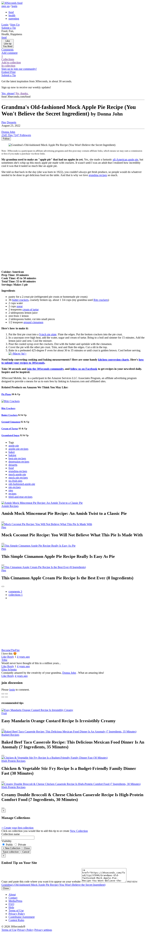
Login (4, 24)
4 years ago (23, 656)
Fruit (4, 713)
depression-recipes (19, 461)
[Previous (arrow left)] (2, 697)
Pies (3, 122)
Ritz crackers (100, 299)
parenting (14, 18)
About (12, 894)
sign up (5, 6)
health (12, 15)
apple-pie (14, 445)
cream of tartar (30, 309)
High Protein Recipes (13, 760)
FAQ (11, 904)
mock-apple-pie (17, 474)
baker (12, 452)
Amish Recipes (10, 506)
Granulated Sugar (10, 435)
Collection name (10, 834)
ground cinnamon (33, 322)
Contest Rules (16, 920)
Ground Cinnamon (10, 421)
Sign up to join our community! (19, 68)
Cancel (25, 852)
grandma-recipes (18, 471)
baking (12, 455)
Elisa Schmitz (9, 669)
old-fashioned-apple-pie (22, 484)
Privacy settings (43, 929)
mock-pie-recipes (18, 477)
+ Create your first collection (17, 827)
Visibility (6, 841)
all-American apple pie (125, 159)
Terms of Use (16, 910)
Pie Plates (6, 394)
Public (9, 844)
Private (21, 844)
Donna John (69, 672)
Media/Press (15, 900)
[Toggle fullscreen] (6, 693)
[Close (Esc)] (2, 693)
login (14, 6)
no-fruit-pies (15, 480)
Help (11, 907)
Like (4, 656)
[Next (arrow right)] (6, 697)
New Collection (79, 830)
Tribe (4, 659)
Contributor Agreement (22, 916)
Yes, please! (8, 93)
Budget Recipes (10, 734)
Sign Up (15, 24)
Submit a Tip (8, 27)
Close (27, 848)
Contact (13, 897)
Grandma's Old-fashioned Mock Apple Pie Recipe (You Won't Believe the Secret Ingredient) (53, 884)
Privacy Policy (17, 913)
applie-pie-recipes (18, 448)
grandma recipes (98, 175)
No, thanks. (21, 93)
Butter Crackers (9, 415)
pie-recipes (15, 487)
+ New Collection (11, 848)
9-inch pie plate (47, 334)
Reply (10, 656)
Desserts (11, 122)
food (11, 12)
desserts (13, 464)
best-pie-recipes (17, 458)
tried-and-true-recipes (20, 496)
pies (11, 490)
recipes (12, 493)
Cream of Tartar (9, 428)
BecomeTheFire (10, 650)
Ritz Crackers (8, 408)
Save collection (11, 852)
